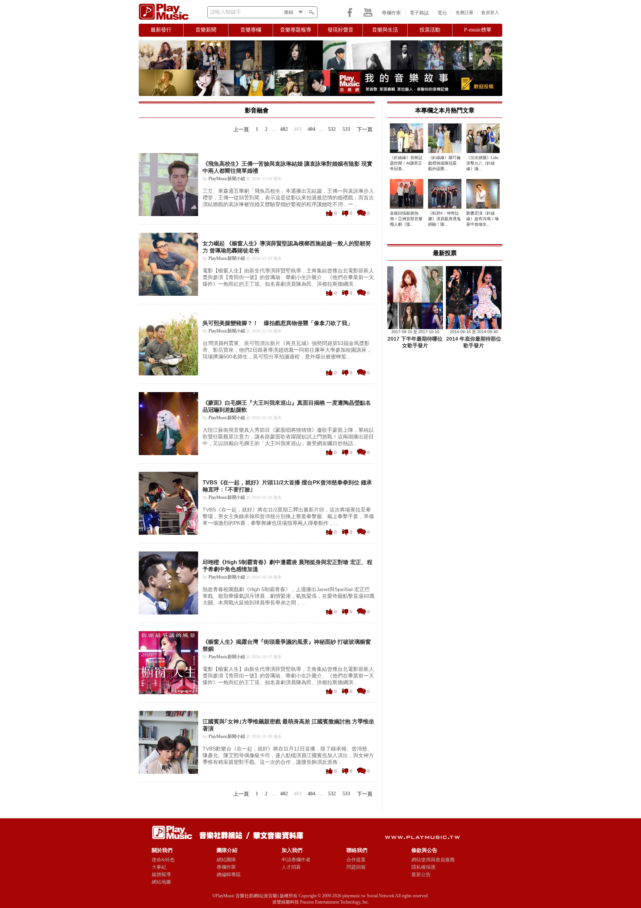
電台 (442, 13)
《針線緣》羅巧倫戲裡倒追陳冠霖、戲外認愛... (444, 163)
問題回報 (356, 867)
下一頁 (364, 129)
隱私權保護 (423, 867)
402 (284, 129)
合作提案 (356, 859)
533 (346, 129)
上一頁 (241, 129)
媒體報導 (161, 874)
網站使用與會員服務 (433, 859)
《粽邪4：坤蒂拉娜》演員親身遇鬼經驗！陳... (444, 218)
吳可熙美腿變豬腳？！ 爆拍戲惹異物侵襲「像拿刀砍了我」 (278, 323)
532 (332, 129)
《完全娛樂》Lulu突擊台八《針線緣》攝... (482, 163)
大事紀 (159, 867)
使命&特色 (163, 859)
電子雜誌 (419, 13)
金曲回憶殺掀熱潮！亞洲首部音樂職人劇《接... (406, 218)
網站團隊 (226, 859)
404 (311, 129)
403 (298, 129)
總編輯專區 (229, 874)
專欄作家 (391, 13)
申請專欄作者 (296, 859)
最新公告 (421, 874)
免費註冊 (464, 12)
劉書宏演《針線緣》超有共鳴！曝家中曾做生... (482, 218)
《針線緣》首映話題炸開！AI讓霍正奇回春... (406, 163)
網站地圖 (161, 882)
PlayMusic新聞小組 (226, 178)
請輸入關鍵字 (225, 12)
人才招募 (291, 867)
